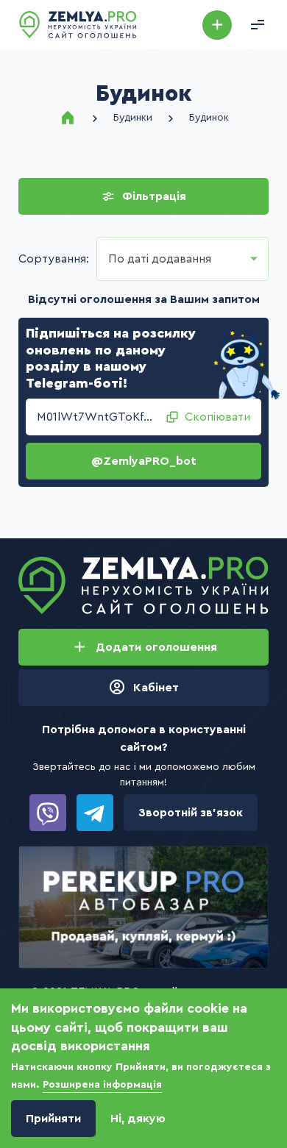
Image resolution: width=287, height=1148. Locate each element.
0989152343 (47, 812)
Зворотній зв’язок (190, 813)
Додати (217, 25)
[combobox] (182, 259)
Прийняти (53, 1118)
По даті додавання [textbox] (159, 259)
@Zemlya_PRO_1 (95, 812)
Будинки (132, 118)
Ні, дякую (138, 1118)
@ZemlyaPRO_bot (143, 461)
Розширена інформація (102, 1085)
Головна (68, 117)
